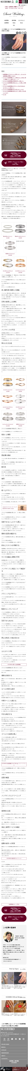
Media (14, 22)
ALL (14, 25)
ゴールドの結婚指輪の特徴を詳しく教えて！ (13, 81)
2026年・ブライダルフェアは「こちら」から (14, 8)
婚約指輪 (14, 20)
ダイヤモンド (21, 20)
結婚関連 (6, 22)
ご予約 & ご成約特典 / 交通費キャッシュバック (14, 6)
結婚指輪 (6, 20)
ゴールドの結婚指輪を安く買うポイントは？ (13, 89)
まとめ (4, 94)
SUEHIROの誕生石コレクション (14, 858)
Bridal (4, 1040)
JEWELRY (3, 1050)
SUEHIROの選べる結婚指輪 (14, 664)
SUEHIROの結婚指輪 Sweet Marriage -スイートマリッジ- (14, 764)
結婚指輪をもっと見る (14, 904)
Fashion (8, 1040)
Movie (21, 22)
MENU (26, 2)
